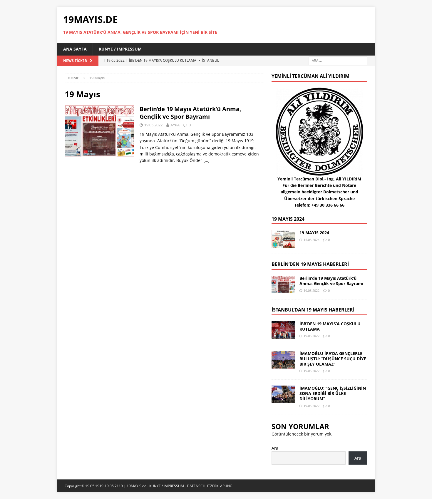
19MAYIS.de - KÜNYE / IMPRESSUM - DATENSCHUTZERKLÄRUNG (179, 485)
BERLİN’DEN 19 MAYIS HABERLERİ (310, 264)
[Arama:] (338, 60)
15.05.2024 (311, 239)
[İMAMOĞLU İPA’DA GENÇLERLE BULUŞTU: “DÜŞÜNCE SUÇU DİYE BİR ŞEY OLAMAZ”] (283, 360)
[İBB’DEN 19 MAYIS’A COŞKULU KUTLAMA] (283, 330)
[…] (206, 160)
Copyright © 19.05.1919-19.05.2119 (94, 485)
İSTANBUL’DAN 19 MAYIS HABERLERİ (313, 310)
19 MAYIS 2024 (288, 219)
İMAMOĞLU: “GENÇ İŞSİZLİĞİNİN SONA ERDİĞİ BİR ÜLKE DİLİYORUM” (332, 393)
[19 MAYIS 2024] (283, 239)
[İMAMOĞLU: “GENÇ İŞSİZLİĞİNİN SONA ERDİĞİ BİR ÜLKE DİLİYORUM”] (283, 394)
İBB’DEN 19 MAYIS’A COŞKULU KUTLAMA (330, 326)
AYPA (175, 125)
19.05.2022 (153, 125)
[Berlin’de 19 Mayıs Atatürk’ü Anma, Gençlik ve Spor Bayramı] (283, 284)
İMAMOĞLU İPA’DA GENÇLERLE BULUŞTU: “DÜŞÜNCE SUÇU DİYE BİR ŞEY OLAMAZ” (332, 359)
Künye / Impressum (120, 49)
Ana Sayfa (75, 49)
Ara (275, 448)
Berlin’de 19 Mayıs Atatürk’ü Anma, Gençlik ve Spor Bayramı (190, 112)
